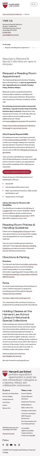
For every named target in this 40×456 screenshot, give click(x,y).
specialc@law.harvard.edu (11, 35)
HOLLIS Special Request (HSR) (15, 140)
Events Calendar (26, 393)
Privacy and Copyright (28, 435)
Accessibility (25, 428)
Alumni (5, 405)
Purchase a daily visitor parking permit (16, 298)
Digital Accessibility (27, 431)
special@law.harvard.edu (16, 121)
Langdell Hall (7, 211)
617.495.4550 (7, 32)
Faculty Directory (8, 399)
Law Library (6, 402)
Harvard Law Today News (10, 393)
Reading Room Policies (21, 231)
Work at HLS (6, 408)
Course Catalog (7, 396)
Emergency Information (28, 410)
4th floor (29, 208)
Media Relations (26, 405)
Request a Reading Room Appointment (17, 47)
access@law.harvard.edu (20, 216)
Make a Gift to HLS (27, 408)
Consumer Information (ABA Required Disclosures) (28, 416)
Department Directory (28, 402)
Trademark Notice (27, 433)
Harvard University (8, 434)
